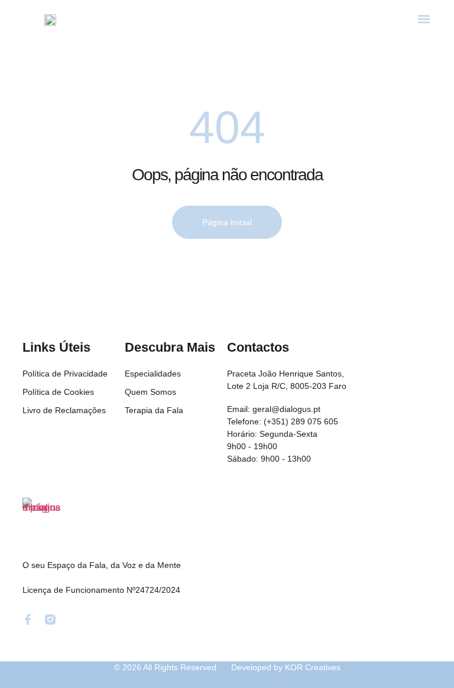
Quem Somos (150, 392)
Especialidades (153, 373)
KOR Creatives (312, 667)
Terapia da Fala (154, 410)
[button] (423, 18)
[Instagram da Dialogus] (50, 619)
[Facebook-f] (27, 619)
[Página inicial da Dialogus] (43, 519)
